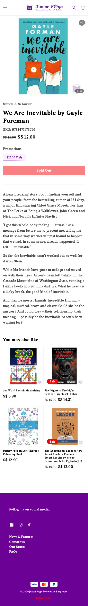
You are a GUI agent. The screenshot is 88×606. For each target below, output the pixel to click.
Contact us (17, 542)
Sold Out (44, 170)
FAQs (13, 552)
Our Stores (17, 547)
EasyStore (61, 591)
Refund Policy (44, 598)
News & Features (21, 537)
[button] (5, 7)
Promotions (12, 149)
